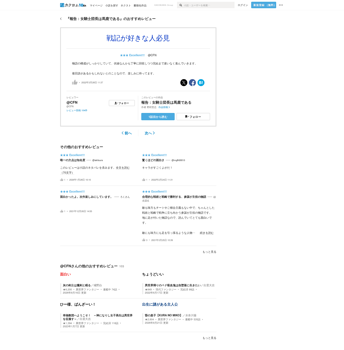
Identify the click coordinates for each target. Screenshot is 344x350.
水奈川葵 (190, 315)
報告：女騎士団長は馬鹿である (166, 102)
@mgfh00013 (178, 160)
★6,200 (67, 289)
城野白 (98, 285)
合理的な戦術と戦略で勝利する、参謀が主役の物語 (174, 197)
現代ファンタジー (166, 289)
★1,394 (67, 323)
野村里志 (151, 107)
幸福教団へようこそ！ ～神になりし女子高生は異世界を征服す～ (98, 317)
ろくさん (125, 196)
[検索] (180, 5)
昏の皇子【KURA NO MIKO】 (164, 315)
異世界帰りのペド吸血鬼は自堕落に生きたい (173, 285)
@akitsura (97, 160)
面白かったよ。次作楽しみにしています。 (86, 197)
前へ (128, 133)
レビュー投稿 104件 (76, 110)
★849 (148, 289)
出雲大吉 (209, 285)
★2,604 (149, 319)
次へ (148, 133)
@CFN (152, 55)
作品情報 (163, 107)
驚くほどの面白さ (153, 160)
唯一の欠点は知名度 (72, 160)
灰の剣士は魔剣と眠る (77, 285)
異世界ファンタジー (87, 289)
